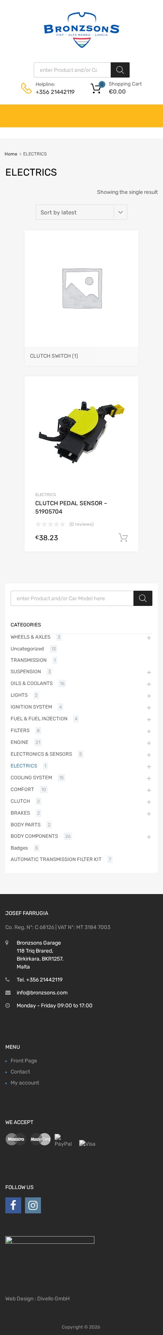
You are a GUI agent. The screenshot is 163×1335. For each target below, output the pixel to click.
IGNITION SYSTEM (31, 707)
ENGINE (19, 742)
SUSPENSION (26, 671)
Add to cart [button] (123, 538)
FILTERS (20, 730)
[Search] (120, 70)
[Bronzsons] (81, 46)
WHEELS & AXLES (30, 637)
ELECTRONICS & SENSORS (41, 754)
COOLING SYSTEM (31, 777)
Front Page (24, 1061)
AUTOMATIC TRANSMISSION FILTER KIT (56, 859)
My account (25, 1083)
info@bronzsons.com (42, 992)
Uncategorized (27, 649)
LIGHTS (19, 695)
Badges (19, 848)
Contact (20, 1072)
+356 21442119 (54, 92)
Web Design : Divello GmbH (37, 1298)
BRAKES (20, 813)
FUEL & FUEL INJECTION (39, 718)
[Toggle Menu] (153, 112)
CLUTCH (20, 801)
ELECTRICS (45, 494)
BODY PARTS (26, 825)
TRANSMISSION (29, 660)
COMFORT (22, 789)
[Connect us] (13, 1205)
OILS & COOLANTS (32, 683)
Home (11, 154)
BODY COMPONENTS (34, 836)
